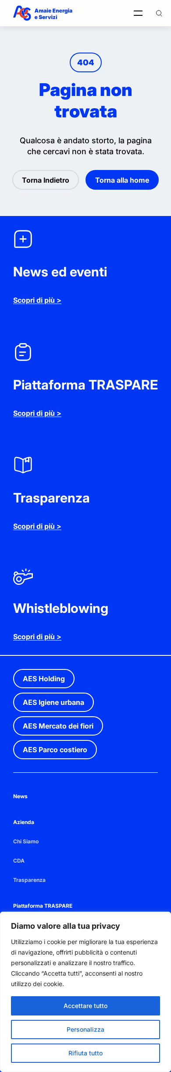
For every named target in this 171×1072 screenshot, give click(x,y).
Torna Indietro (45, 180)
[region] (85, 992)
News (20, 796)
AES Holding (44, 678)
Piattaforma (28, 905)
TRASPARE (58, 905)
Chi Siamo (26, 841)
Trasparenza (29, 880)
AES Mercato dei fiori (58, 726)
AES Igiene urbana (53, 702)
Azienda (23, 822)
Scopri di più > (37, 300)
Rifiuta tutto (85, 1053)
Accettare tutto (85, 1005)
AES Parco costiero (55, 749)
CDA (19, 860)
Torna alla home (122, 180)
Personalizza (85, 1029)
